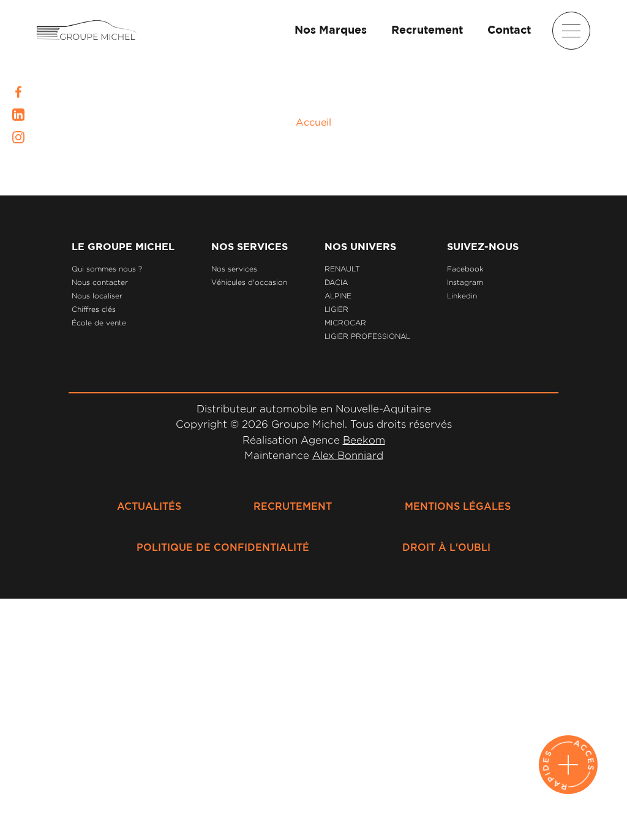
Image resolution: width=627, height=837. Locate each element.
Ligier (336, 309)
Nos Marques (331, 31)
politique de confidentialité (223, 548)
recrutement (292, 507)
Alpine (338, 296)
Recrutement (427, 31)
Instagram (465, 282)
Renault (342, 269)
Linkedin (462, 296)
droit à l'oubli (446, 548)
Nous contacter (100, 282)
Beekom (364, 439)
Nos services (234, 269)
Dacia (336, 282)
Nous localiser (97, 296)
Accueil (313, 121)
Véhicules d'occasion (249, 282)
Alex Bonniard (347, 455)
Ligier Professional (367, 336)
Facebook (465, 269)
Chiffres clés (94, 309)
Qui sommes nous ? (107, 269)
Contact (509, 31)
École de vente (99, 323)
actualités (149, 507)
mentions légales (458, 507)
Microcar (345, 323)
